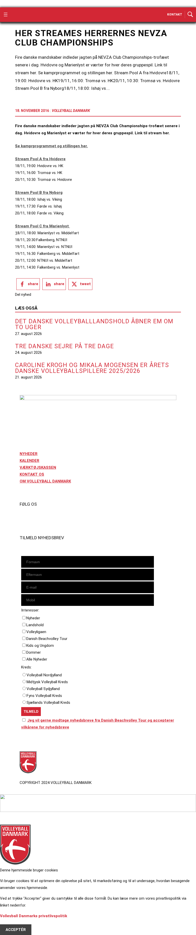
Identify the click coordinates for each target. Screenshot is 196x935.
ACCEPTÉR (16, 929)
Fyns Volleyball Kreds (44, 695)
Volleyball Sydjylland (43, 688)
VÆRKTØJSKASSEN (38, 467)
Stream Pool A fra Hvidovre (40, 159)
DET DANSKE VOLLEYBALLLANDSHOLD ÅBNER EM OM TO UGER (94, 324)
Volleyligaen (36, 632)
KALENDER (29, 460)
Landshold (35, 625)
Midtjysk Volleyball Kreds (47, 682)
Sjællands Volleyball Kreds (48, 702)
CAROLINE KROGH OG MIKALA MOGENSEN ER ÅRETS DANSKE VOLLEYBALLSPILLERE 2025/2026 (92, 368)
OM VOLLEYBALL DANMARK (45, 481)
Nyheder (33, 618)
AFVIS (11, 923)
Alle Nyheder (36, 659)
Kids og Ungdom (40, 645)
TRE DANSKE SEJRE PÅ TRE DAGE (64, 346)
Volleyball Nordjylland (44, 675)
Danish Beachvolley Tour (46, 638)
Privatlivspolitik (34, 741)
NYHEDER (29, 453)
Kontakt (174, 14)
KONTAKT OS (32, 474)
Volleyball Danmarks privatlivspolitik (33, 916)
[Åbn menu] (6, 14)
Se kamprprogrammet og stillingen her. (51, 146)
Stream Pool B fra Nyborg (39, 192)
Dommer (33, 652)
